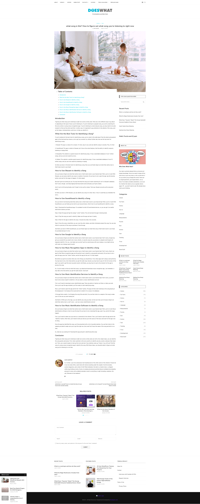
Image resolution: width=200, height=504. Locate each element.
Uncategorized (123, 245)
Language (121, 214)
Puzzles (121, 222)
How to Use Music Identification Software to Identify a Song (75, 112)
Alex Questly (96, 28)
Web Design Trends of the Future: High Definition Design (105, 480)
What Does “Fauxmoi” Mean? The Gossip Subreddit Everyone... (65, 396)
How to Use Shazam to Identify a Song (69, 100)
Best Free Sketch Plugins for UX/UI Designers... (17, 489)
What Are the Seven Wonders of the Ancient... (106, 410)
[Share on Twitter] (91, 354)
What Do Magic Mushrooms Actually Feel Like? (131, 116)
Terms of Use (120, 482)
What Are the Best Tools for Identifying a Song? (72, 97)
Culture (93, 2)
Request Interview (123, 478)
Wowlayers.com (114, 500)
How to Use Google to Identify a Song (69, 105)
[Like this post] (87, 354)
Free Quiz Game (114, 2)
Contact (119, 470)
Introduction (63, 95)
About (56, 2)
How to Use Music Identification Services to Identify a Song (75, 110)
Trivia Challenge (102, 2)
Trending (121, 237)
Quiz (120, 226)
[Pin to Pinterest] (92, 354)
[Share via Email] (94, 354)
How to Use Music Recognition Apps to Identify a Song (74, 107)
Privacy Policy (122, 486)
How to (121, 210)
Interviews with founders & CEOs (127, 474)
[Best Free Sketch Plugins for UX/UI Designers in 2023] (5, 490)
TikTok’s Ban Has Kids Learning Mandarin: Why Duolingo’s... (85, 410)
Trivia (120, 241)
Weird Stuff (77, 2)
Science (62, 2)
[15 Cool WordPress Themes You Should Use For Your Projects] (90, 470)
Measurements (123, 218)
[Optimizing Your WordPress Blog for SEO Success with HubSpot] (5, 480)
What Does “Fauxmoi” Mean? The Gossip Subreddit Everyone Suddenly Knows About (125, 270)
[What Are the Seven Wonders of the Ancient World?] (106, 401)
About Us (119, 466)
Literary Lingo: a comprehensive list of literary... (16, 498)
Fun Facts (84, 2)
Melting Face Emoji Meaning (138, 278)
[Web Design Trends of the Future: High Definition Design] (90, 482)
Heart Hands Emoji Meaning (126, 126)
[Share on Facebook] (89, 354)
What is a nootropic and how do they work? (130, 112)
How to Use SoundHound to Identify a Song (71, 102)
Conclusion (62, 114)
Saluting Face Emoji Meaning (126, 130)
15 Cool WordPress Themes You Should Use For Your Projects (105, 468)
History (69, 2)
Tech (103, 23)
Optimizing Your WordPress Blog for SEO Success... (17, 480)
